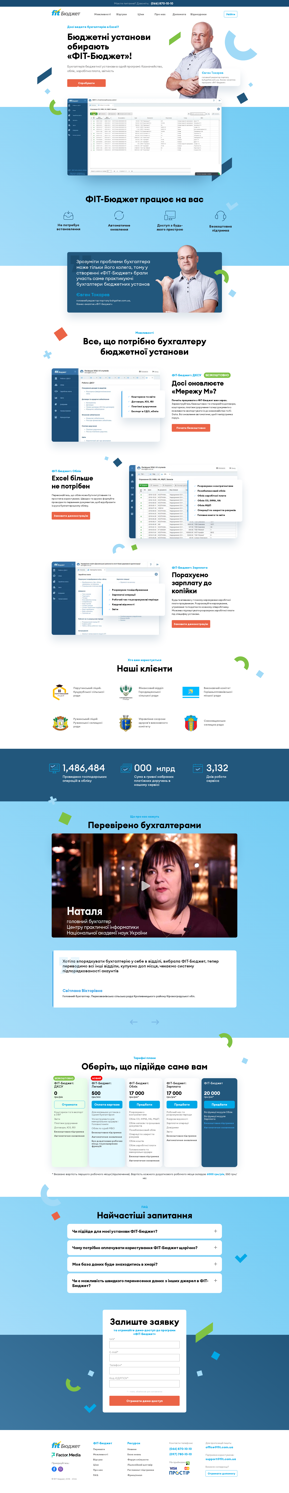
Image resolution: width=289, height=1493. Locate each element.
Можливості (102, 14)
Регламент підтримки (140, 1469)
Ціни (141, 14)
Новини (131, 1449)
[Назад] (133, 1022)
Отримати (69, 1104)
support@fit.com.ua (221, 1459)
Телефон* (115, 1365)
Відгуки (121, 14)
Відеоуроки (198, 14)
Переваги (99, 1449)
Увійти (230, 14)
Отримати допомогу (221, 1473)
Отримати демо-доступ (144, 1401)
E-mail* (113, 1352)
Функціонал (134, 1475)
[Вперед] (155, 1022)
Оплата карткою (107, 1104)
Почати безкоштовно (191, 428)
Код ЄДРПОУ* (118, 1378)
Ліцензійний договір (140, 1464)
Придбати (144, 1104)
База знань (134, 1454)
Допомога (179, 14)
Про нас (160, 14)
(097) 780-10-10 (180, 1454)
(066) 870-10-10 (162, 3)
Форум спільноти (138, 1459)
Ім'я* (112, 1339)
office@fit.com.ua (219, 1447)
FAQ (95, 1475)
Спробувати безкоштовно (86, 84)
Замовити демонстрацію (71, 515)
